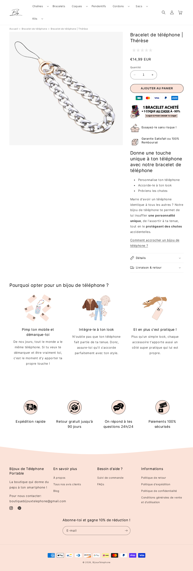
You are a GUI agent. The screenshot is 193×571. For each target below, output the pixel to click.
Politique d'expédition (155, 484)
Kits (34, 18)
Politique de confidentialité (159, 490)
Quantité (135, 67)
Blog (56, 490)
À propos (59, 477)
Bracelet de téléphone (34, 28)
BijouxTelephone (102, 562)
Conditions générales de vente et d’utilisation (161, 500)
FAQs (100, 484)
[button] (39, 6)
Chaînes (37, 6)
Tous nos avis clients (67, 484)
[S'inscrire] (126, 530)
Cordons (118, 6)
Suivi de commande (110, 477)
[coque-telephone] (157, 117)
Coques (77, 6)
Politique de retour (153, 477)
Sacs (139, 6)
